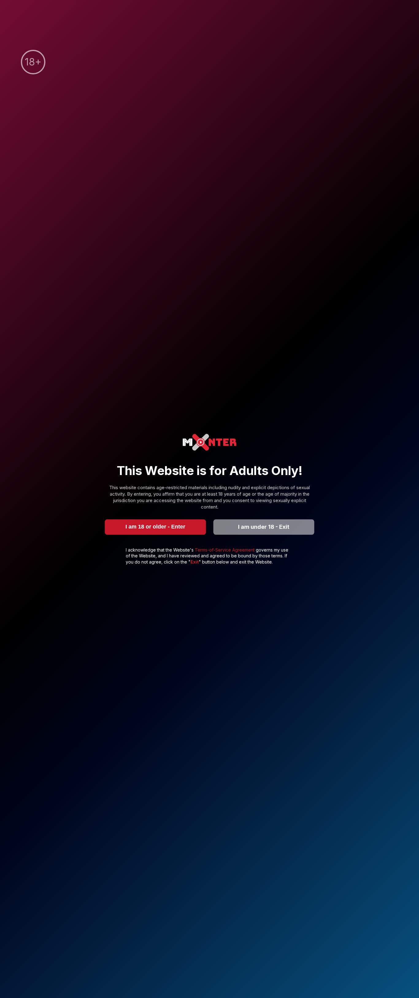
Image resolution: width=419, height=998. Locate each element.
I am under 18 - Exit (263, 527)
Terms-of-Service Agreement (225, 549)
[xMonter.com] (209, 443)
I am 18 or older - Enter (155, 527)
